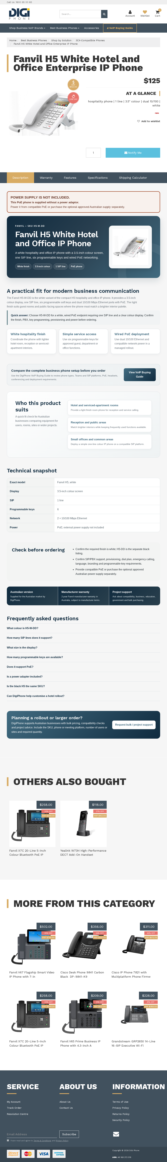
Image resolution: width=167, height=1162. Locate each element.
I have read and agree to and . (39, 1141)
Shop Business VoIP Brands (26, 28)
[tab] (20, 177)
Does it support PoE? (20, 666)
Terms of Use (120, 1101)
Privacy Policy (120, 1107)
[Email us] (116, 1133)
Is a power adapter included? (25, 676)
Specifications (98, 177)
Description (20, 177)
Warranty (46, 177)
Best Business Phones (64, 28)
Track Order (14, 1107)
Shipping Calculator (133, 177)
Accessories (91, 28)
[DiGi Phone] (19, 13)
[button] (148, 121)
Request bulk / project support (134, 724)
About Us (65, 1101)
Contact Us (66, 1107)
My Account (13, 1101)
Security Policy (121, 1120)
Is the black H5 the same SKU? (26, 686)
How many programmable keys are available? (35, 657)
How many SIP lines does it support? (29, 637)
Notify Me (135, 152)
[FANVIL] (157, 113)
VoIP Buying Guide (121, 28)
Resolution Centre (17, 1114)
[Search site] (104, 14)
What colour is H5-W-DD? (22, 628)
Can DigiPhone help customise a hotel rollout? (35, 696)
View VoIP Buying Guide (140, 374)
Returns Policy (120, 1114)
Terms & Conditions (42, 1141)
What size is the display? (22, 647)
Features (70, 177)
